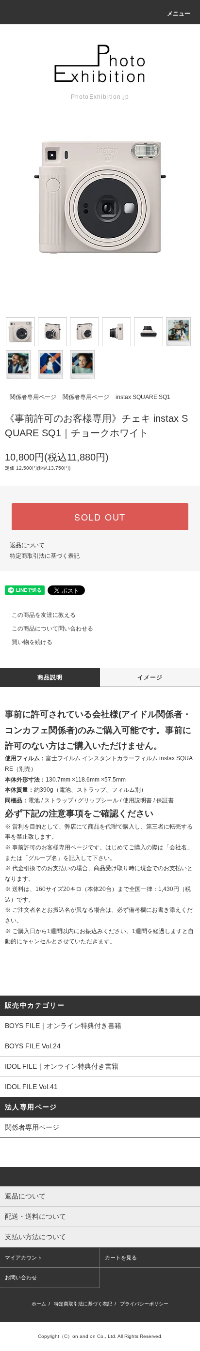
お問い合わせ (21, 1277)
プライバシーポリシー (144, 1303)
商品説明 (50, 677)
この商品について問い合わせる (52, 628)
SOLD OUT (100, 516)
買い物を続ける (32, 642)
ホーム (39, 1303)
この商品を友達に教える (44, 615)
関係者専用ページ (33, 397)
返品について (27, 545)
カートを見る (121, 1257)
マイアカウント (23, 1257)
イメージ (150, 677)
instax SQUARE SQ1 (143, 397)
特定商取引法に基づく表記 (45, 556)
